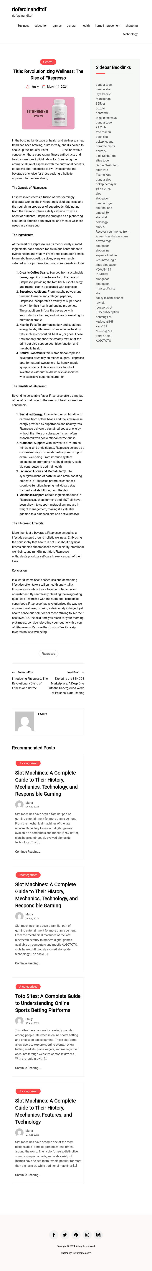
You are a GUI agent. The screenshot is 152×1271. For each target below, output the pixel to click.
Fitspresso (55, 150)
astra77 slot (103, 336)
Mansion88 (103, 99)
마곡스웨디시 (105, 331)
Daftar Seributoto (107, 165)
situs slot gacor (106, 264)
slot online (102, 250)
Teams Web (103, 174)
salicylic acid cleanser (110, 298)
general (71, 25)
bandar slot (103, 89)
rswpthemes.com (82, 1253)
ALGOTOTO (103, 340)
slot (98, 193)
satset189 (102, 212)
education (40, 25)
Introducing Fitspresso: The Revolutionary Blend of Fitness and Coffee (30, 683)
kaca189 (101, 326)
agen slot (102, 137)
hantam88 (102, 113)
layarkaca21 (104, 94)
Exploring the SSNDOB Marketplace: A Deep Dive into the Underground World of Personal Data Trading (66, 686)
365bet (100, 103)
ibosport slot (104, 307)
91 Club (101, 127)
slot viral (101, 217)
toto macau (103, 132)
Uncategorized (28, 763)
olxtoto (100, 108)
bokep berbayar (106, 184)
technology (130, 34)
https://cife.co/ (105, 288)
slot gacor (102, 198)
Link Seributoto (106, 156)
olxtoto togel (104, 241)
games (57, 25)
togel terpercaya (106, 118)
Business (23, 25)
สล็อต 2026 (103, 189)
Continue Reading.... (28, 851)
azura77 (101, 151)
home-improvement (107, 25)
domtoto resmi (105, 146)
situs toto (102, 170)
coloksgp (102, 222)
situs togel (102, 160)
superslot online (106, 255)
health (86, 25)
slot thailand (104, 208)
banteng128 (104, 317)
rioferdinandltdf (29, 9)
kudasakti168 (105, 321)
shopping (131, 25)
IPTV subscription (107, 312)
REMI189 (102, 274)
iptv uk (100, 302)
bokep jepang (104, 141)
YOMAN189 (103, 269)
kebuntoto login (106, 260)
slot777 (101, 227)
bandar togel (104, 84)
